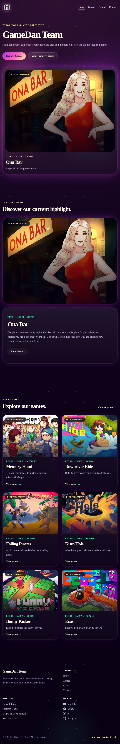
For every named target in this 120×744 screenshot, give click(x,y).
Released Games (10, 718)
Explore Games (14, 56)
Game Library (9, 704)
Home (81, 7)
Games (91, 7)
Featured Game (10, 708)
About (102, 7)
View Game (17, 351)
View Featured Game (43, 56)
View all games (108, 407)
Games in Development (14, 713)
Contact (113, 7)
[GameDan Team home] (6, 7)
